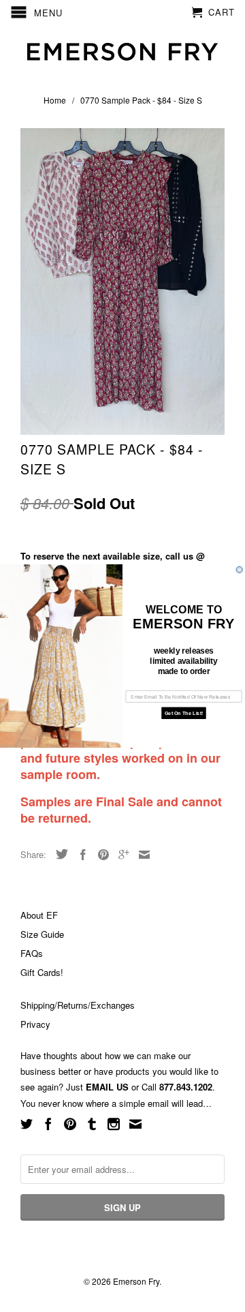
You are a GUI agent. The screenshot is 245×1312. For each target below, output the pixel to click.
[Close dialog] (239, 569)
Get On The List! (184, 713)
